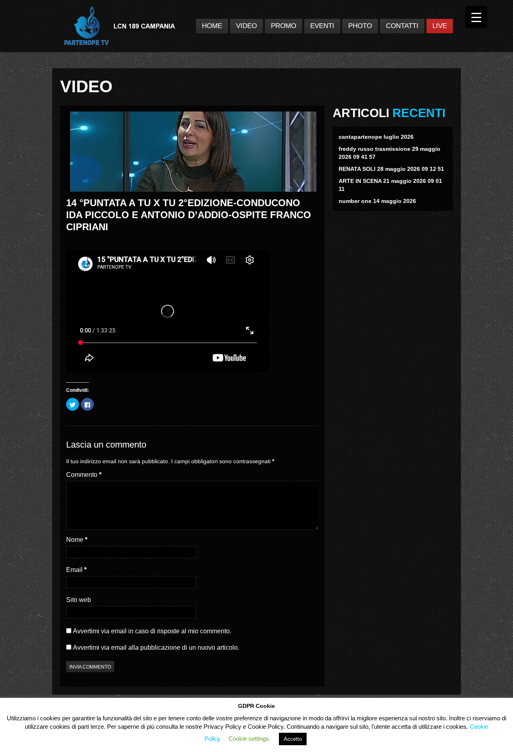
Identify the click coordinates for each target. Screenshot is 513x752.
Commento (83, 474)
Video (246, 26)
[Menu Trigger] (476, 17)
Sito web (78, 599)
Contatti (402, 26)
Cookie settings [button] (248, 738)
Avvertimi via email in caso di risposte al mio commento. (152, 631)
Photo (360, 26)
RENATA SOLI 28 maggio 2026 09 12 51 (391, 169)
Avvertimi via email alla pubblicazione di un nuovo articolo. (156, 647)
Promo (283, 26)
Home (212, 26)
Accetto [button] (293, 739)
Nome (76, 539)
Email (76, 569)
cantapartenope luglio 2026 (376, 137)
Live (439, 26)
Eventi (322, 26)
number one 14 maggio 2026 (377, 201)
